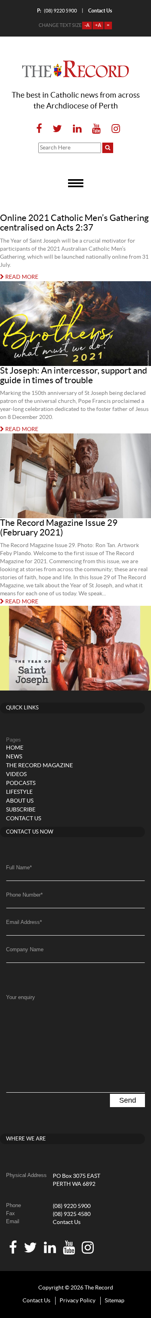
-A (87, 25)
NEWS (14, 757)
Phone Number (24, 895)
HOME (14, 748)
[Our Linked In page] (77, 129)
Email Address (24, 922)
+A (98, 25)
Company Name (24, 949)
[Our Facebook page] (39, 129)
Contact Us (67, 1222)
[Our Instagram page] (113, 129)
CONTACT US (23, 818)
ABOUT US (19, 801)
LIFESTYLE (19, 792)
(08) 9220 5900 (57, 11)
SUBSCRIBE (20, 810)
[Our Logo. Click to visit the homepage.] (75, 69)
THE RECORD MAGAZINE (39, 765)
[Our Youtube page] (96, 129)
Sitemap (114, 1301)
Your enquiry (20, 997)
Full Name (19, 867)
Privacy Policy (77, 1301)
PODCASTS (20, 783)
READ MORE (21, 277)
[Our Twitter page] (57, 129)
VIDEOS (16, 774)
